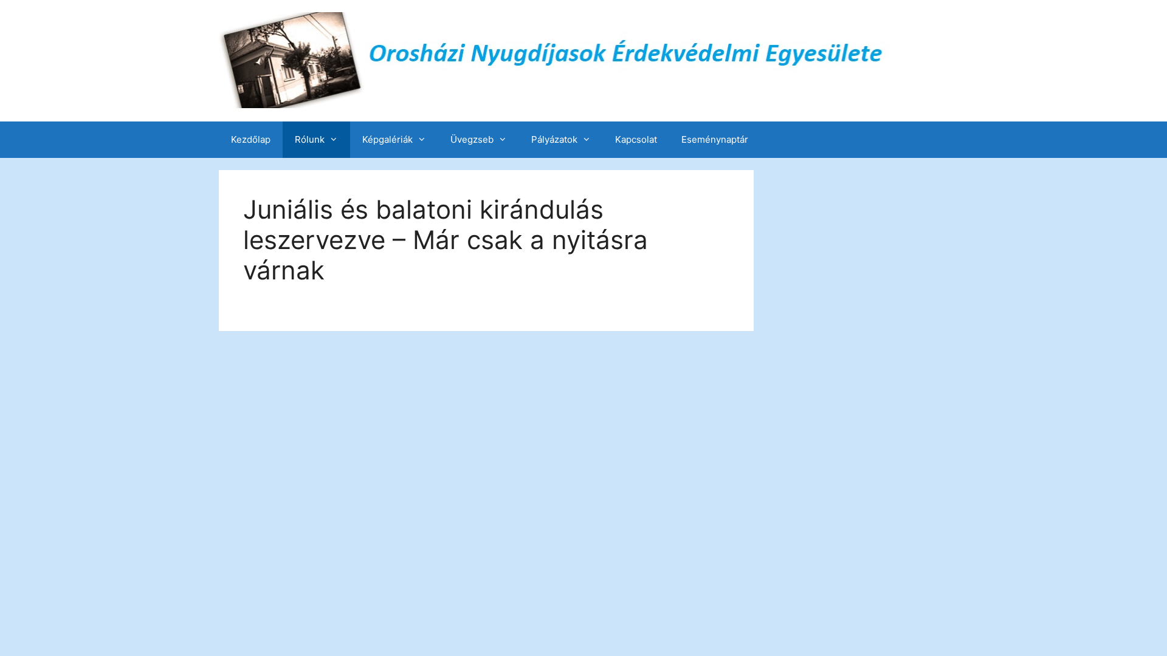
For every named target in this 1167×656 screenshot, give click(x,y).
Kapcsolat (636, 139)
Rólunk (310, 139)
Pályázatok (554, 139)
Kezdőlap (250, 139)
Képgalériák (387, 139)
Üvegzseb (472, 139)
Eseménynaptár (714, 139)
